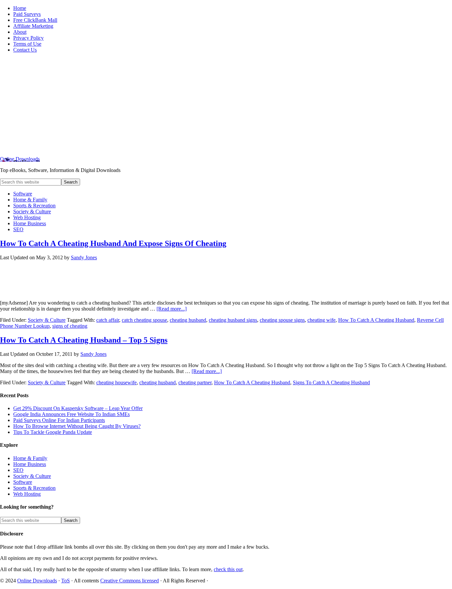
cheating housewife (116, 382)
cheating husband (188, 320)
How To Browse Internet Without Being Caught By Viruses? (77, 426)
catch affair (107, 320)
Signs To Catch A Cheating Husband (331, 382)
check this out (228, 569)
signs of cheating (69, 326)
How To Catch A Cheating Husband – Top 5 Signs (83, 340)
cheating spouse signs (282, 320)
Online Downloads (20, 159)
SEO (18, 470)
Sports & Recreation (34, 488)
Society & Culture (47, 320)
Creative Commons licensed (129, 580)
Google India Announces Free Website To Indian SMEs (71, 414)
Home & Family (30, 458)
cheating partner (194, 382)
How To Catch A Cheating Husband (376, 320)
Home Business (29, 464)
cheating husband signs (233, 320)
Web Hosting (27, 494)
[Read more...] (172, 309)
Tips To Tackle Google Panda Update (52, 432)
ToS (65, 580)
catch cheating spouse (144, 320)
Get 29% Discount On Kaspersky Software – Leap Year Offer (78, 408)
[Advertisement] (226, 104)
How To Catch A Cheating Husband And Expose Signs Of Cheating (113, 243)
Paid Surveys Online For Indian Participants (59, 420)
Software (22, 482)
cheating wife (321, 320)
